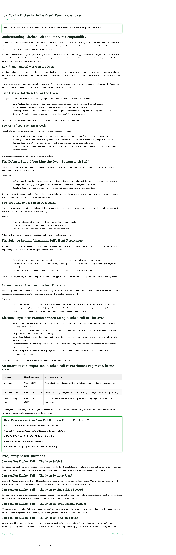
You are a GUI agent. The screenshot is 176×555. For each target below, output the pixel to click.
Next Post (117, 534)
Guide (6, 19)
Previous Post (7, 534)
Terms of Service (56, 545)
